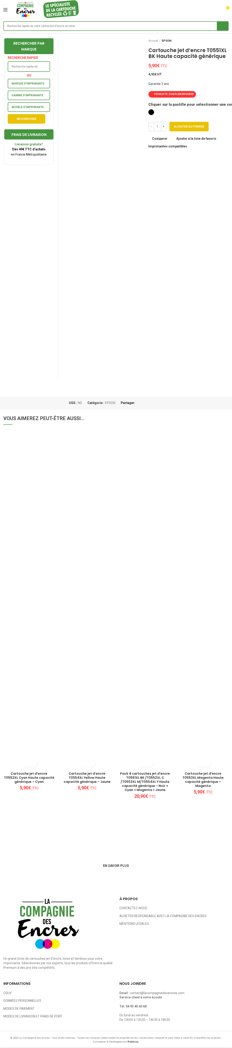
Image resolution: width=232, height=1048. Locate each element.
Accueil (153, 40)
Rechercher (26, 118)
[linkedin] (155, 403)
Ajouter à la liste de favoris (196, 138)
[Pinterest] (150, 403)
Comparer (159, 138)
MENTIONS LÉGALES (134, 923)
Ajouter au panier (189, 126)
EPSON (167, 40)
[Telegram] (160, 403)
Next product (226, 40)
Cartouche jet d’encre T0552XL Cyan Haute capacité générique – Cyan (29, 778)
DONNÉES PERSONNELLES (22, 1000)
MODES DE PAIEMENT (19, 1008)
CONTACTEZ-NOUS (133, 908)
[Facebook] (139, 403)
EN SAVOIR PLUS (116, 866)
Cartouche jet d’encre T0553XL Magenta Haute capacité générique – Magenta (203, 780)
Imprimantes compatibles (167, 146)
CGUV (7, 993)
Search (223, 26)
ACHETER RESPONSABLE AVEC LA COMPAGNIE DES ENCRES (163, 916)
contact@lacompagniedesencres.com (157, 993)
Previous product (217, 40)
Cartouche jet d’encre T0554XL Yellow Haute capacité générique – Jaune (87, 778)
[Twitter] (144, 403)
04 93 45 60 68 (136, 1006)
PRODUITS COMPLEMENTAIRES (174, 94)
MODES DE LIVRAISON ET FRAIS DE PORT (32, 1016)
